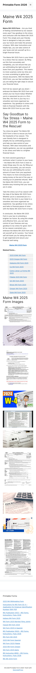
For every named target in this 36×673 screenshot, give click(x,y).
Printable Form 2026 (15, 4)
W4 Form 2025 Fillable (11, 643)
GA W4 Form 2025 (17, 281)
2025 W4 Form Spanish (12, 640)
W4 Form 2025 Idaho (11, 650)
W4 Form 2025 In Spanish (13, 628)
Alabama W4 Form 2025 (19, 263)
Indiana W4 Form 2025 (11, 618)
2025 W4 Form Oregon (11, 647)
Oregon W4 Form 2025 (18, 289)
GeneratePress (18, 670)
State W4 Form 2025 (18, 292)
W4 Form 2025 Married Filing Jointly (17, 622)
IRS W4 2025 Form (10, 659)
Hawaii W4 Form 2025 (11, 625)
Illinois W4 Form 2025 (18, 285)
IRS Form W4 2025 (10, 637)
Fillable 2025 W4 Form (18, 277)
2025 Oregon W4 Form (18, 259)
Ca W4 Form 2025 (17, 267)
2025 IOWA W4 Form (18, 255)
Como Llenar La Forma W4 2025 (20, 272)
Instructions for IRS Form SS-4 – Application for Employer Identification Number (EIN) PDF (17, 607)
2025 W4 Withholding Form (13, 601)
